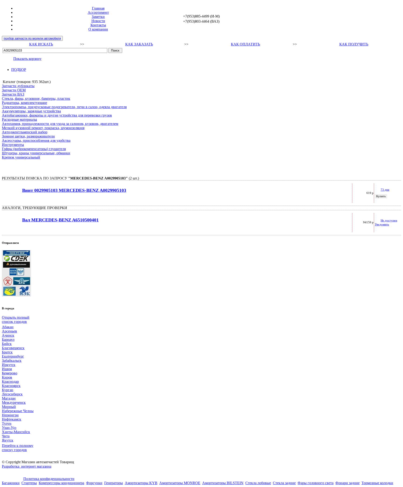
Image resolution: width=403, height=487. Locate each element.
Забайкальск (11, 361)
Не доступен (389, 220)
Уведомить (382, 224)
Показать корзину (27, 59)
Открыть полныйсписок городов (15, 319)
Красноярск (11, 386)
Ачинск (8, 335)
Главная (98, 8)
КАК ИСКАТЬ (41, 44)
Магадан (9, 398)
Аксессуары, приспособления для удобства (36, 140)
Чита (6, 436)
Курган (7, 390)
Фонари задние (347, 483)
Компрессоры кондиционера (61, 483)
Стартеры (29, 483)
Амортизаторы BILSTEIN (222, 483)
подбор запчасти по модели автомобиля (32, 38)
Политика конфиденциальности (48, 479)
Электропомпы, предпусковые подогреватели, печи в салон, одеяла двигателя (64, 107)
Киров (7, 377)
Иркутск (8, 365)
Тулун (6, 423)
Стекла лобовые (258, 483)
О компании (98, 29)
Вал (60, 220)
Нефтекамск (11, 419)
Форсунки (94, 483)
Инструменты (13, 145)
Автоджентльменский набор (24, 132)
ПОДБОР (18, 70)
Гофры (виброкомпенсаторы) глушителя (34, 149)
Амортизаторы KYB (141, 483)
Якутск (7, 440)
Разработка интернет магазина (26, 466)
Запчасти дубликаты (18, 86)
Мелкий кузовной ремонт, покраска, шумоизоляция (43, 128)
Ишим (7, 369)
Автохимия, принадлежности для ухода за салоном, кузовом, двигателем (60, 124)
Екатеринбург (13, 356)
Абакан (8, 327)
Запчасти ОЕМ (14, 90)
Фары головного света (316, 483)
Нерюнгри (10, 415)
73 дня (385, 189)
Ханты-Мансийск (16, 432)
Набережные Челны (18, 411)
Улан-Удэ (9, 428)
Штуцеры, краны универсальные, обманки (36, 153)
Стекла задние (284, 483)
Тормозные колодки (377, 483)
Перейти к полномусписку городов (17, 448)
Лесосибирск (12, 394)
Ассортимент (98, 12)
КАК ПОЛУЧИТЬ (353, 44)
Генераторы (113, 483)
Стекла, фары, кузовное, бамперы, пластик (36, 98)
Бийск (7, 344)
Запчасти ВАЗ (13, 94)
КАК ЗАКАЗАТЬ (139, 44)
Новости (98, 21)
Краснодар (10, 381)
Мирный (9, 407)
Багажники (11, 483)
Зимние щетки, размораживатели (28, 136)
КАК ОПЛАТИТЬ (245, 44)
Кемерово (9, 373)
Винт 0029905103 (74, 190)
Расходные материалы (19, 119)
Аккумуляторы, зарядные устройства (31, 111)
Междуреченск (14, 402)
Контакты (98, 25)
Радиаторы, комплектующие (24, 103)
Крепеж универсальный (21, 157)
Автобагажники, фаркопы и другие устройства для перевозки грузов (57, 115)
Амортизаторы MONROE (179, 483)
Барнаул (8, 340)
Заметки (98, 17)
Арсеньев (9, 331)
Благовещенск (13, 348)
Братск (7, 352)
